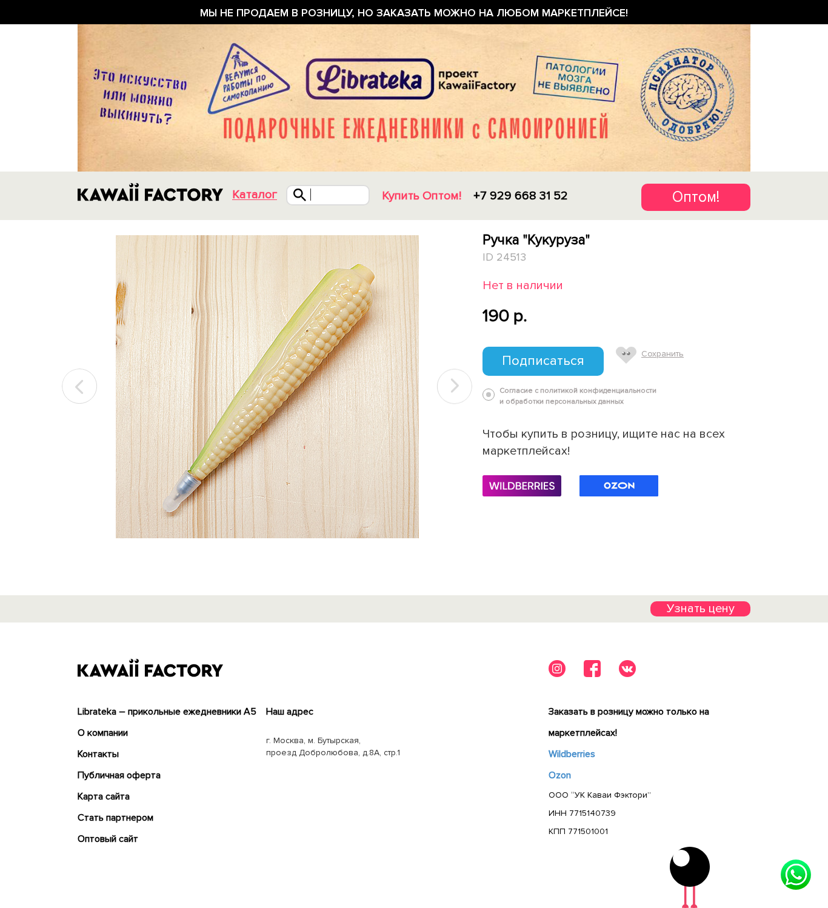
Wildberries (572, 754)
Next (454, 386)
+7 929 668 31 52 (520, 196)
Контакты (98, 754)
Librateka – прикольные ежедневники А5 (167, 712)
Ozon (560, 775)
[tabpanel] (267, 386)
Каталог (254, 195)
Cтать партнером (115, 818)
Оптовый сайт (108, 839)
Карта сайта (104, 796)
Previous (80, 386)
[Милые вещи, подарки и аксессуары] (150, 192)
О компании (103, 733)
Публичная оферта (119, 775)
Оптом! (695, 197)
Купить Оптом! (421, 196)
